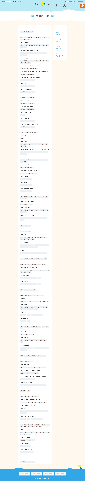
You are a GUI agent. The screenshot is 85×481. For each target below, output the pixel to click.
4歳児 (25, 39)
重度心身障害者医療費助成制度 (27, 188)
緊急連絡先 (82, 6)
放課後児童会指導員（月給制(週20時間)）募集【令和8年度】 (33, 388)
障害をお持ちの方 (33, 132)
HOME (9, 12)
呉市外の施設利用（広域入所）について (28, 405)
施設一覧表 (30, 37)
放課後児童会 (23, 312)
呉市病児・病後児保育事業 (26, 58)
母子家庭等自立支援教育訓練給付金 (28, 100)
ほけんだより (23, 135)
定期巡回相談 (23, 223)
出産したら (31, 196)
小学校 (25, 270)
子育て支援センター (25, 304)
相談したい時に (27, 225)
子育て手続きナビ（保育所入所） (27, 164)
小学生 (29, 62)
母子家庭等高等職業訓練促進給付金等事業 (29, 95)
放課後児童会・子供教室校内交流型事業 (28, 416)
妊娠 (33, 334)
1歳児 (44, 37)
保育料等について (24, 408)
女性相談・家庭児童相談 (25, 228)
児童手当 (22, 194)
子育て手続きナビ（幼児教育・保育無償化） (29, 170)
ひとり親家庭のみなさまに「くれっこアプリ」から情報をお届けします (34, 71)
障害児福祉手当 (24, 182)
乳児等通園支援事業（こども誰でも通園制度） (30, 50)
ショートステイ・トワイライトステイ (28, 215)
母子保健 (21, 132)
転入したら (22, 115)
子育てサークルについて (25, 324)
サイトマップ (80, 1)
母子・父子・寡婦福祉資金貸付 (27, 89)
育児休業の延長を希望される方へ (27, 353)
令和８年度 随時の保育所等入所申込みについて (30, 399)
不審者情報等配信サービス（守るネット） (29, 267)
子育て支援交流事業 (25, 337)
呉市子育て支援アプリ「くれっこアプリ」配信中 (30, 358)
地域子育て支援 (22, 68)
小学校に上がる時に (33, 278)
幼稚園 (26, 173)
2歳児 (48, 37)
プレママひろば (24, 331)
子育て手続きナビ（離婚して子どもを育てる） (30, 124)
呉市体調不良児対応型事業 (26, 42)
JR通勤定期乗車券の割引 (26, 437)
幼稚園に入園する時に (34, 210)
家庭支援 (25, 45)
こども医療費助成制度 (25, 345)
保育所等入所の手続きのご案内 (27, 382)
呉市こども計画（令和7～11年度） (27, 449)
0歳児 (21, 37)
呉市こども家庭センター (25, 443)
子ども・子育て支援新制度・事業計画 (26, 31)
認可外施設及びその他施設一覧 (27, 455)
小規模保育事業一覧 (25, 256)
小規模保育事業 (24, 250)
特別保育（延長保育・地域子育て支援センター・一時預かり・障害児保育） (35, 149)
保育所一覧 (23, 34)
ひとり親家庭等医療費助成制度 (27, 106)
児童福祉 (21, 179)
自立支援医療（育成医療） (26, 130)
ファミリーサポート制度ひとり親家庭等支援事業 (30, 77)
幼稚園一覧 (23, 298)
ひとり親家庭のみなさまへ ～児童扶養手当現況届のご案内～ (33, 376)
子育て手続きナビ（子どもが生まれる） (28, 201)
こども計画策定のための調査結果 (27, 29)
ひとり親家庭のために (30, 74)
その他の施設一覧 (24, 318)
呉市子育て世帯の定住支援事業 (27, 65)
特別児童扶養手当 (24, 176)
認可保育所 (23, 157)
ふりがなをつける (20, 1)
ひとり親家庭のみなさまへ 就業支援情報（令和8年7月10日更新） (34, 393)
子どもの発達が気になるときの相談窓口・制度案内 (31, 370)
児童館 (22, 429)
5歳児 (29, 39)
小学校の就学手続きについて (26, 287)
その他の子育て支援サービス (32, 68)
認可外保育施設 (24, 141)
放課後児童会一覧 (24, 281)
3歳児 (21, 39)
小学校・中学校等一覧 (25, 275)
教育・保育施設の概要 (25, 364)
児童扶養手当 (23, 83)
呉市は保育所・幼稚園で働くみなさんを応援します (31, 422)
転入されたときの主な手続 (26, 112)
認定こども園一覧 (24, 242)
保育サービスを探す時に (38, 37)
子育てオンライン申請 (25, 207)
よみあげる (14, 1)
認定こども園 (23, 234)
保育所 (25, 37)
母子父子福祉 (22, 74)
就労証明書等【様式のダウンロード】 (28, 261)
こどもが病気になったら (33, 45)
